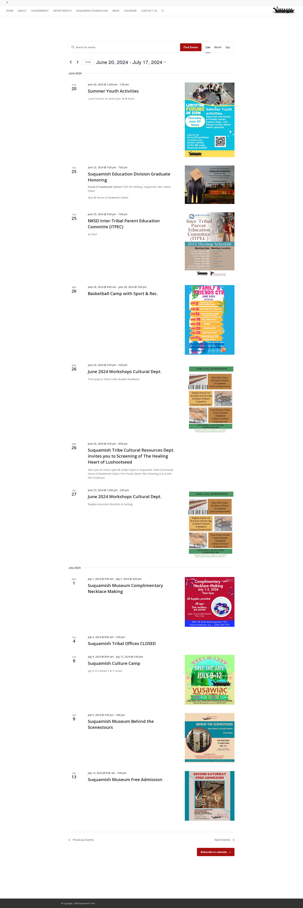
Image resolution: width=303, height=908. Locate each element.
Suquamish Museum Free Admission (125, 779)
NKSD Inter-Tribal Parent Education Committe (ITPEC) (124, 223)
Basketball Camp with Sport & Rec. (123, 293)
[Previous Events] (71, 62)
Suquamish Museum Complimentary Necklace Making (125, 588)
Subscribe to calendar (214, 852)
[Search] (162, 10)
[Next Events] (77, 62)
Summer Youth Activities (113, 91)
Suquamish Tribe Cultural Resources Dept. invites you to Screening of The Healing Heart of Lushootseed (131, 456)
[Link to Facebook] (7, 2)
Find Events (191, 47)
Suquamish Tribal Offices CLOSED (122, 643)
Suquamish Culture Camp (114, 663)
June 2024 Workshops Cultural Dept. (124, 371)
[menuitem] (10, 10)
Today (88, 61)
